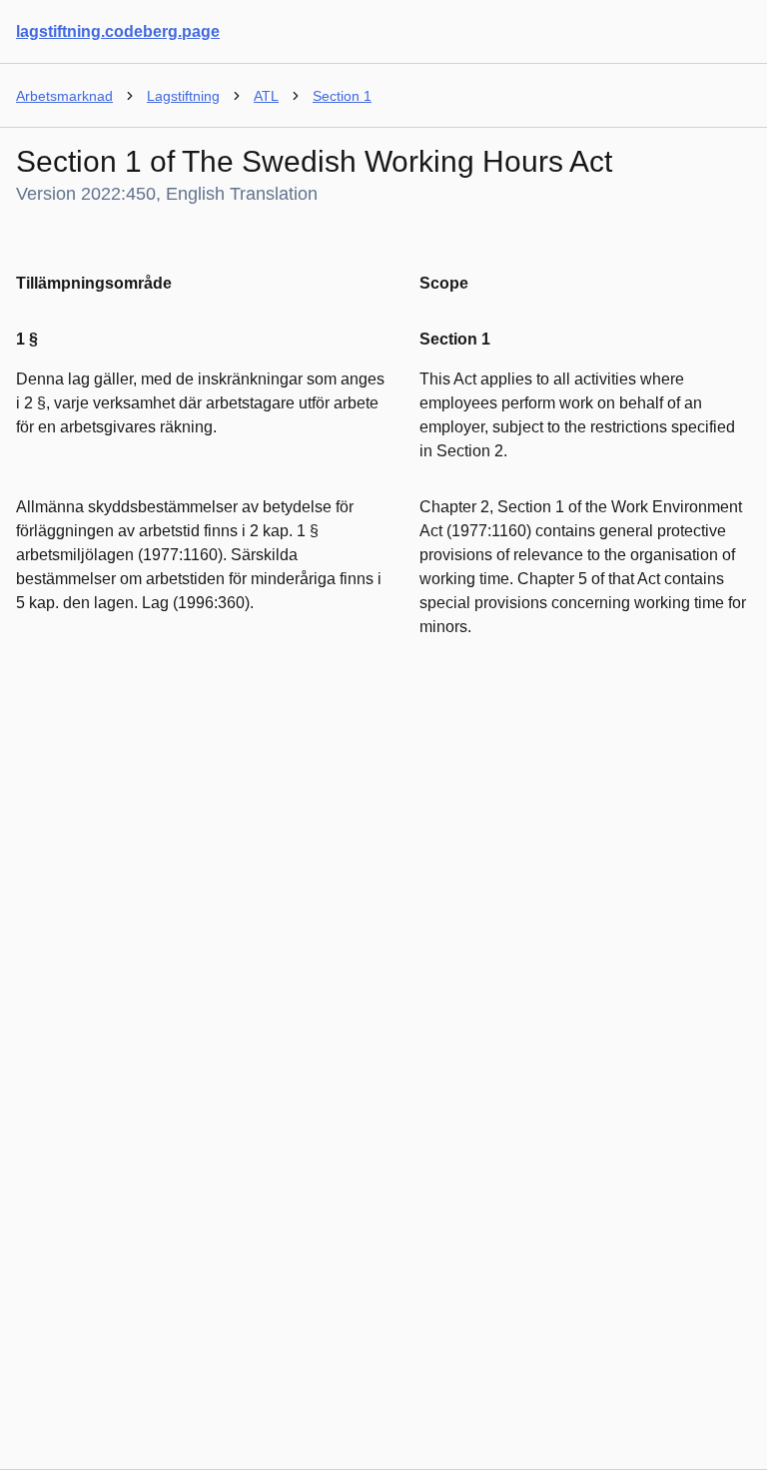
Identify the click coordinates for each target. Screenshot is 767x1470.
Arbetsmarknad (64, 96)
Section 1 (342, 96)
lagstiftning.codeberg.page (118, 31)
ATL (266, 96)
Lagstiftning (183, 96)
